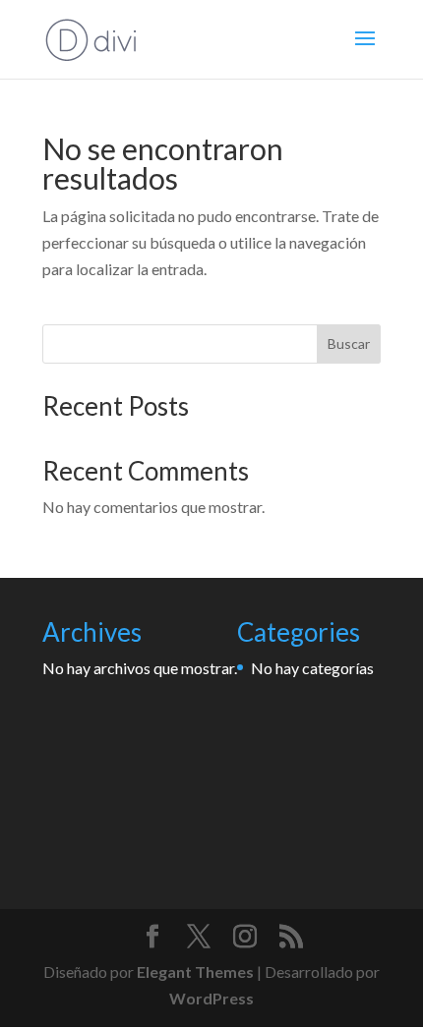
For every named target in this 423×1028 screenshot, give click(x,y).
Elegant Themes (195, 971)
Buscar (349, 343)
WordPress (211, 998)
